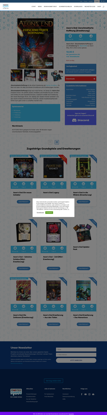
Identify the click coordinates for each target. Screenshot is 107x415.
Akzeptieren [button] (49, 212)
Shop (99, 6)
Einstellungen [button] (40, 212)
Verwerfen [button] (71, 414)
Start (34, 6)
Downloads (78, 6)
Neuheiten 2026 (90, 6)
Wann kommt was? (50, 6)
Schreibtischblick (65, 6)
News (40, 6)
